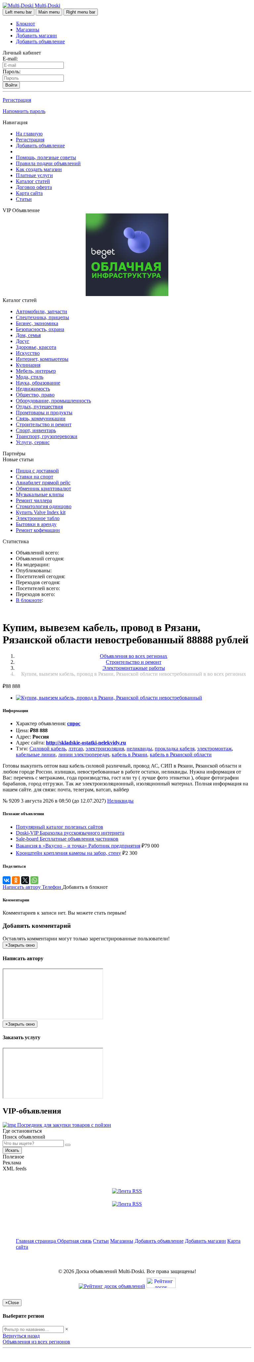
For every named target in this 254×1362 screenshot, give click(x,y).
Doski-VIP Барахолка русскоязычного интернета (70, 833)
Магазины (27, 29)
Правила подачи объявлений (48, 163)
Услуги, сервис (33, 442)
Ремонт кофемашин (38, 530)
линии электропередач (83, 754)
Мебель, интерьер (36, 371)
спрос (73, 723)
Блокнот (25, 23)
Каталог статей (33, 181)
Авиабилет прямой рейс (43, 482)
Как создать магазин (39, 169)
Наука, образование (38, 383)
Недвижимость (33, 389)
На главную (29, 133)
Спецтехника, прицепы (42, 317)
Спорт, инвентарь (36, 430)
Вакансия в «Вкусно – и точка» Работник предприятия (78, 846)
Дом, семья (28, 335)
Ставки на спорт (34, 476)
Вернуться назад (21, 1336)
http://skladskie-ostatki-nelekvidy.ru (86, 742)
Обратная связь (74, 1241)
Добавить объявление (40, 41)
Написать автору (22, 887)
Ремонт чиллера (34, 500)
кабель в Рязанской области (181, 754)
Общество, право (35, 394)
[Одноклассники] (16, 880)
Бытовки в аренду (36, 524)
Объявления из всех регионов (36, 1341)
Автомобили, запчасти (41, 311)
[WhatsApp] (34, 880)
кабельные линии (36, 754)
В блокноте (29, 600)
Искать (12, 1150)
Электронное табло (38, 518)
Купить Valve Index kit (40, 512)
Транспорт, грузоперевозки (46, 436)
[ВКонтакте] (7, 880)
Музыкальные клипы (40, 494)
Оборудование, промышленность (53, 400)
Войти (11, 85)
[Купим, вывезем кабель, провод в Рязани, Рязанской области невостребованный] (109, 697)
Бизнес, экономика (37, 323)
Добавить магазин (36, 35)
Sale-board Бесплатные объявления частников (67, 839)
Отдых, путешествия (39, 406)
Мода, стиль (29, 377)
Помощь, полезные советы (46, 157)
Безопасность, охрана (40, 329)
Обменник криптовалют (43, 488)
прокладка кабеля (174, 748)
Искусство (28, 353)
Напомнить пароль (24, 111)
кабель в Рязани (129, 754)
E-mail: (10, 58)
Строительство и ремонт (43, 424)
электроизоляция (105, 748)
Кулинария (28, 365)
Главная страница (36, 1241)
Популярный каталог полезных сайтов (59, 827)
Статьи (24, 199)
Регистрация (17, 100)
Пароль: (12, 71)
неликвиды (139, 748)
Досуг (22, 341)
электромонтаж (214, 748)
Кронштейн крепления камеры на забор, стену (68, 853)
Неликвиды (120, 801)
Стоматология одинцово (43, 506)
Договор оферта (34, 187)
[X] (25, 880)
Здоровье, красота (36, 347)
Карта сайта (29, 193)
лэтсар (75, 748)
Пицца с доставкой (37, 470)
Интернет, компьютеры (42, 359)
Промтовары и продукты (44, 412)
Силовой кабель (47, 748)
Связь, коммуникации (40, 418)
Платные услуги (34, 175)
